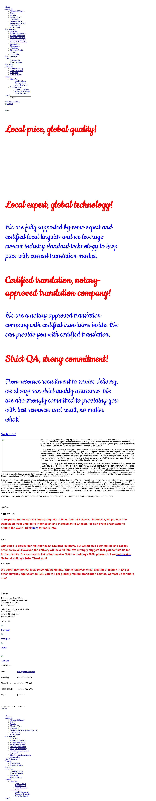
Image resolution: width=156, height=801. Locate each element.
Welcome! (8, 434)
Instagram (5, 639)
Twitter (4, 648)
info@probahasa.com (26, 672)
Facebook (5, 630)
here (35, 527)
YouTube (5, 661)
